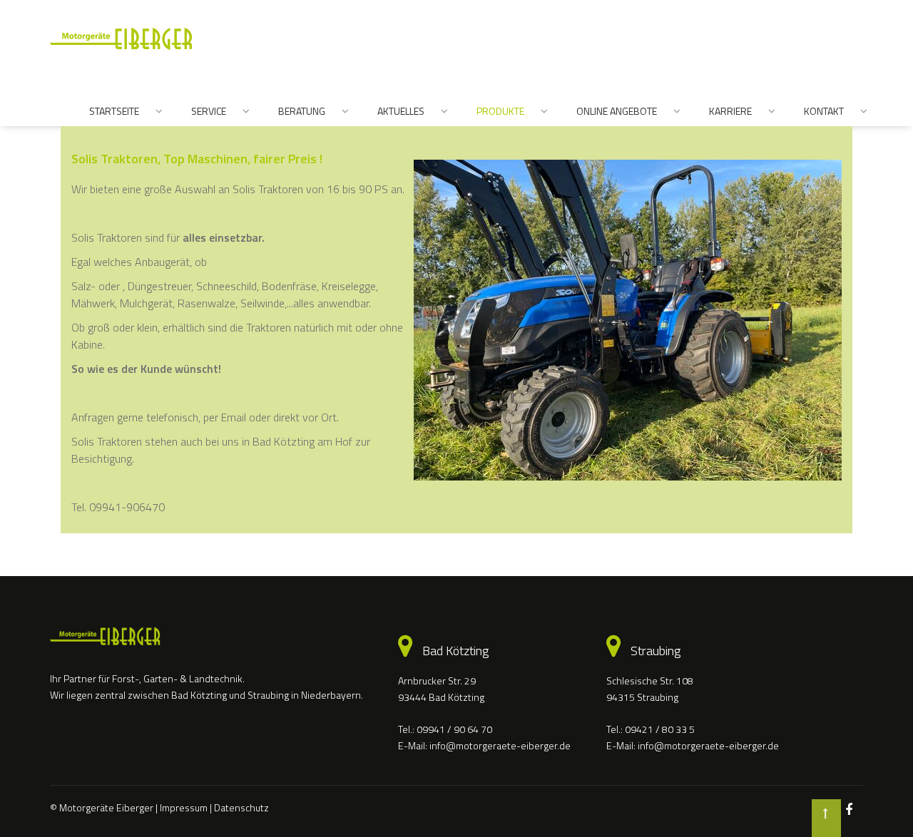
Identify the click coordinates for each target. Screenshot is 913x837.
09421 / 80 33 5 (660, 729)
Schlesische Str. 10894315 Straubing (649, 688)
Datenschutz (241, 807)
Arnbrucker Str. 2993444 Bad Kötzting (441, 688)
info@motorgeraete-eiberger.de (500, 745)
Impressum (184, 807)
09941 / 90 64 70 (454, 729)
